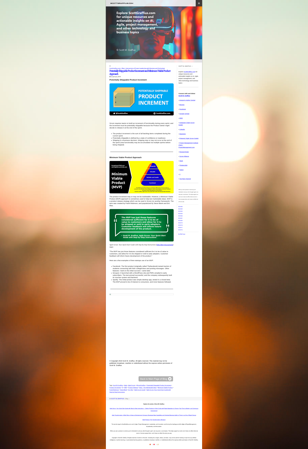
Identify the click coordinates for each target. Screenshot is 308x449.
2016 (181, 230)
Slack (181, 161)
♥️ (154, 444)
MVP (125, 387)
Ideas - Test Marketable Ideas (148, 387)
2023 (181, 213)
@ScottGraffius (140, 385)
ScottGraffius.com (189, 72)
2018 (181, 225)
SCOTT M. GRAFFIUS (117, 399)
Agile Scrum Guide (139, 390)
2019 (181, 223)
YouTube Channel (185, 179)
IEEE (181, 118)
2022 (181, 216)
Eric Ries (130, 390)
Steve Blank (123, 390)
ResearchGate (184, 152)
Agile (125, 385)
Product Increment (115, 387)
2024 (181, 211)
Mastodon (182, 134)
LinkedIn (182, 129)
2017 (181, 227)
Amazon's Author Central (187, 100)
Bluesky (181, 105)
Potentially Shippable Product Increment (159, 385)
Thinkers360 (183, 165)
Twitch (181, 170)
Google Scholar (184, 114)
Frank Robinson (114, 390)
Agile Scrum (131, 385)
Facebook (182, 109)
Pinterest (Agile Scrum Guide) (189, 138)
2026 (181, 206)
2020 (181, 220)
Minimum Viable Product (165, 387)
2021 (181, 218)
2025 (181, 209)
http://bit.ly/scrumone (165, 245)
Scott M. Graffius (118, 385)
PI (122, 387)
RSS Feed (182, 234)
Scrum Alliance (184, 156)
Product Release (133, 387)
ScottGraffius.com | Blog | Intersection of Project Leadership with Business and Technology (137, 68)
